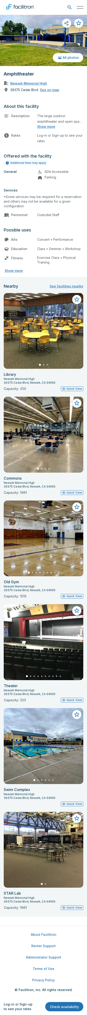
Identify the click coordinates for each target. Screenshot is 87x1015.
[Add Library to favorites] (76, 299)
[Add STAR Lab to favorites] (76, 818)
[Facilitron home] (20, 10)
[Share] (66, 23)
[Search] (69, 7)
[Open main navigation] (80, 7)
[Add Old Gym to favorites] (76, 507)
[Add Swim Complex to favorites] (76, 714)
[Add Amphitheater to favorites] (78, 23)
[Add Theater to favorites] (76, 610)
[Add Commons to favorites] (76, 403)
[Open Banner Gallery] (43, 40)
